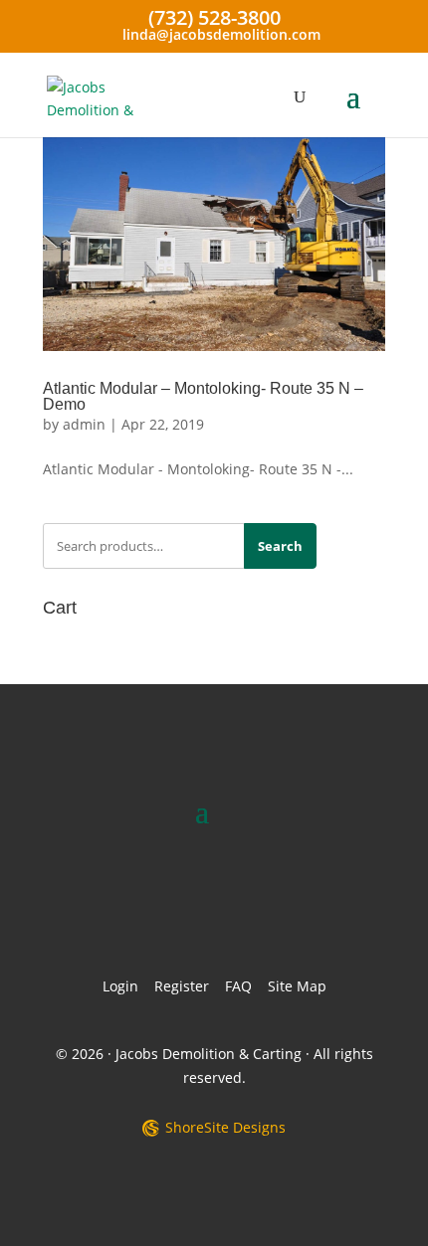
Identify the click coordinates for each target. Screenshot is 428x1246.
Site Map (297, 986)
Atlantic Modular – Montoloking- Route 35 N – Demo (203, 396)
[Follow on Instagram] (252, 903)
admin (84, 424)
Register (181, 986)
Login (120, 986)
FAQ (238, 986)
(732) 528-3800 (214, 17)
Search (280, 546)
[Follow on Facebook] (176, 903)
